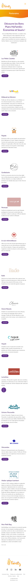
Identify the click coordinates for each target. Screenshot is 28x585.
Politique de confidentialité (16, 574)
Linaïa (16, 580)
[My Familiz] (6, 8)
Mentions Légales (12, 576)
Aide (18, 576)
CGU (24, 574)
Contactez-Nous (5, 574)
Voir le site (5, 75)
